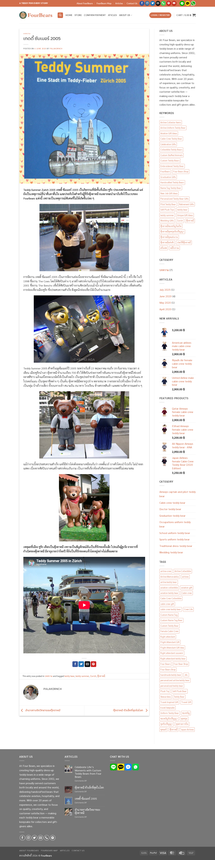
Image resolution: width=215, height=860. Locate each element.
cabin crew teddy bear (170, 609)
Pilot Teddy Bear (168, 204)
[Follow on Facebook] (141, 3)
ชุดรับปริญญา (166, 723)
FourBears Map (104, 3)
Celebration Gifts (168, 144)
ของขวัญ (186, 713)
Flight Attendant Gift (170, 642)
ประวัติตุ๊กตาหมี (184, 242)
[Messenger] (128, 766)
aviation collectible (169, 587)
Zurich (93, 676)
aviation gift (186, 587)
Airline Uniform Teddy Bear (172, 127)
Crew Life (188, 609)
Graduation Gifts (168, 177)
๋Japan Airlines (187, 729)
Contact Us (132, 3)
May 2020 (165, 302)
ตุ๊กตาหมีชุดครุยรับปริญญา (172, 231)
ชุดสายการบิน (182, 723)
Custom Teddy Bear (169, 625)
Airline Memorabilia (169, 576)
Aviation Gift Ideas (168, 133)
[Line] (113, 766)
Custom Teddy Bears (169, 160)
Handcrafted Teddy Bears (172, 182)
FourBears (165, 171)
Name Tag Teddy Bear (170, 187)
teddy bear (69, 676)
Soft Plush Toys (167, 209)
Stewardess (165, 696)
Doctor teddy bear (170, 509)
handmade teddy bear (170, 674)
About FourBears (85, 3)
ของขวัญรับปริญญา (169, 718)
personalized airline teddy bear (174, 680)
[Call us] (163, 3)
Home (69, 15)
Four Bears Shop (180, 171)
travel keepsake (167, 707)
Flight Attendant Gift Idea (172, 647)
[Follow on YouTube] (174, 3)
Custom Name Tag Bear (171, 620)
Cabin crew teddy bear (172, 502)
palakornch (56, 48)
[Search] (60, 15)
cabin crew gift (167, 603)
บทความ (26, 33)
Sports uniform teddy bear (174, 539)
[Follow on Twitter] (152, 3)
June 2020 (165, 296)
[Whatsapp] (135, 766)
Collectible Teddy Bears (171, 149)
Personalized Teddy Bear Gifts (174, 198)
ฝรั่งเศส (163, 247)
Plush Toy (164, 691)
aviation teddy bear (169, 592)
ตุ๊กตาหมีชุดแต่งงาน (169, 237)
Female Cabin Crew (169, 631)
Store (78, 15)
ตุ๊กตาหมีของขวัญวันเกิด (170, 226)
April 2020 (165, 309)
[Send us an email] (158, 3)
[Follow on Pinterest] (168, 3)
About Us (124, 15)
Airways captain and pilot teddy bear (177, 494)
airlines (185, 576)
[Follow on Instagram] (147, 3)
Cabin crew (187, 592)
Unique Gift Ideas (185, 215)
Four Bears (165, 663)
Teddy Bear (179, 696)
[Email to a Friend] (87, 664)
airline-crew (165, 571)
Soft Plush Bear (180, 691)
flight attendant (167, 636)
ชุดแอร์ (163, 729)
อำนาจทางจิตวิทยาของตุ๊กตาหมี (42, 710)
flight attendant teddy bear (173, 658)
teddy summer (82, 676)
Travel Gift (186, 702)
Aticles (112, 15)
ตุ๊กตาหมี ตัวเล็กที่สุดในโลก (128, 710)
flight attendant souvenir (171, 653)
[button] (160, 15)
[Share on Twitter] (81, 664)
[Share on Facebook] (75, 664)
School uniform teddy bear (174, 533)
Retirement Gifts (186, 204)
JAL (186, 674)
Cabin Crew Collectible (170, 598)
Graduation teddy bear (172, 515)
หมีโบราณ (174, 247)
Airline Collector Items (170, 122)
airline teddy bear (168, 582)
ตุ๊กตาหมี (101, 676)
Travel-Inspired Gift (169, 702)
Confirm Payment (95, 15)
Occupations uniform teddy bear (175, 524)
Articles (119, 3)
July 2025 (164, 289)
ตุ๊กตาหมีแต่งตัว (167, 242)
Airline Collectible (183, 571)
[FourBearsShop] (35, 15)
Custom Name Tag (169, 614)
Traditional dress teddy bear (175, 546)
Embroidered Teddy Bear (172, 166)
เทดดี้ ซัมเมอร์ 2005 (86, 798)
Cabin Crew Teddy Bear (171, 138)
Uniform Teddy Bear (169, 713)
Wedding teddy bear (171, 552)
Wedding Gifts (167, 220)
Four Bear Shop (181, 663)
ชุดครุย (184, 718)
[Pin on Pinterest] (93, 664)
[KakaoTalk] (120, 766)
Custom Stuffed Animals (171, 155)
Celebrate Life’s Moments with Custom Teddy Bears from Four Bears (88, 771)
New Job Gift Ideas (169, 193)
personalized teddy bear (171, 685)
